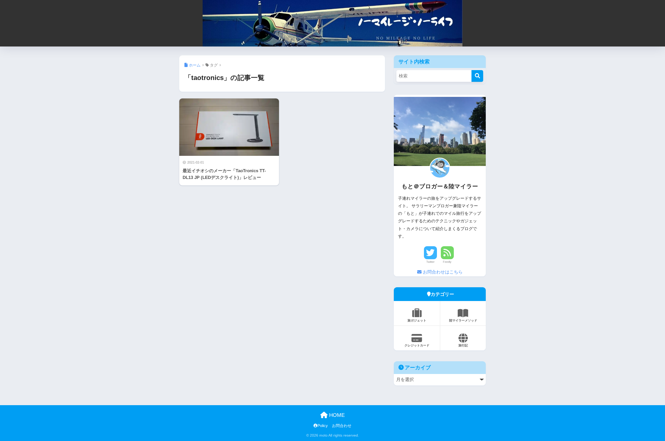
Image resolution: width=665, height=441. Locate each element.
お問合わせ (341, 426)
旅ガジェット (417, 320)
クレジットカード (416, 345)
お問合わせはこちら (442, 272)
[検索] (477, 76)
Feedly (447, 261)
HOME (336, 415)
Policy (322, 426)
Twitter (430, 261)
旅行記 (463, 345)
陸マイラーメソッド (463, 320)
